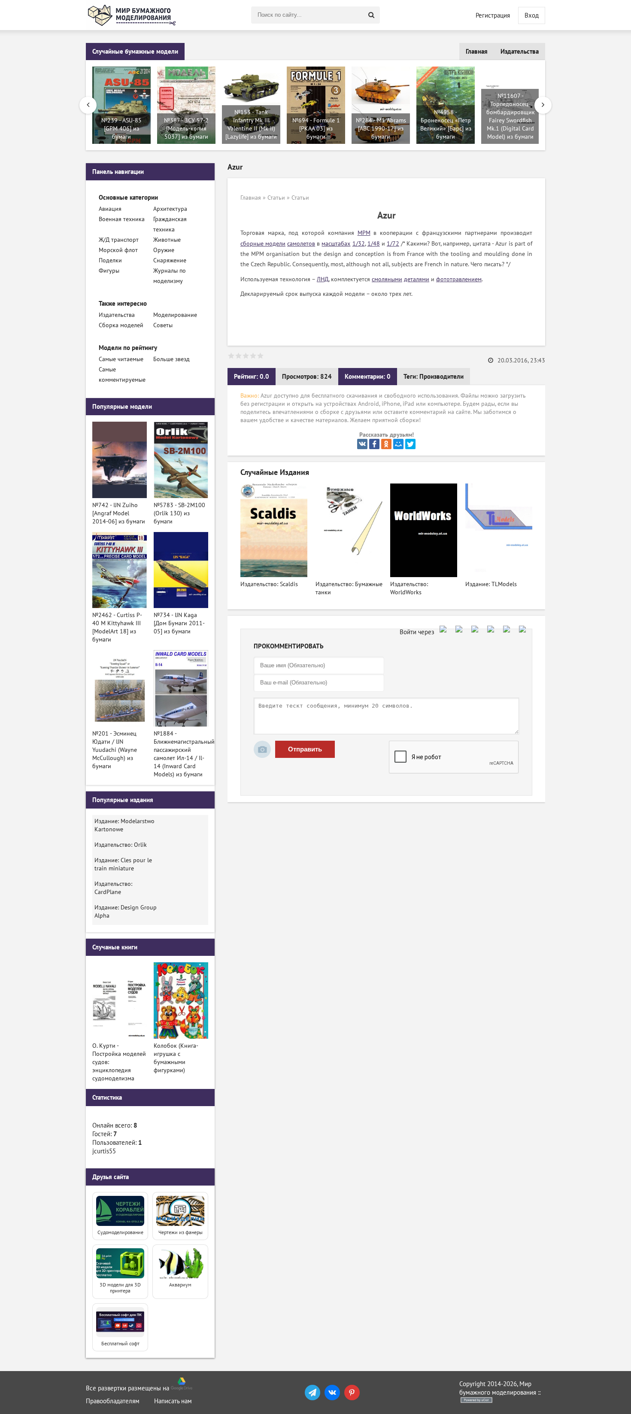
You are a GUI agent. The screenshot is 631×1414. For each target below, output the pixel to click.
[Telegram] (312, 1392)
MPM (364, 233)
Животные (167, 239)
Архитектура (170, 209)
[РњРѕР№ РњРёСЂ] (398, 444)
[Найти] (371, 15)
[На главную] (133, 15)
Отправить (305, 749)
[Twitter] (410, 444)
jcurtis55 (104, 1151)
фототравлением (459, 279)
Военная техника (122, 219)
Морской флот (118, 250)
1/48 (373, 243)
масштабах (336, 243)
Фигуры (109, 270)
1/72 (393, 243)
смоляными (387, 279)
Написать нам (173, 1401)
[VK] (332, 1392)
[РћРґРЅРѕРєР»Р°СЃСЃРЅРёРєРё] (386, 444)
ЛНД (322, 279)
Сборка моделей (121, 325)
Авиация (110, 209)
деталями (416, 279)
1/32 (358, 243)
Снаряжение (169, 260)
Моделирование (175, 315)
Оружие (163, 250)
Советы (163, 325)
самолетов (301, 243)
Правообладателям (113, 1401)
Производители (441, 376)
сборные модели (262, 243)
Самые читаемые (121, 359)
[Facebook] (374, 444)
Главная (477, 51)
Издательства (520, 51)
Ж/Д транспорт (119, 239)
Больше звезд (171, 359)
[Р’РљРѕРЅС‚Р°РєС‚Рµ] (362, 444)
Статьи (276, 197)
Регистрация (493, 15)
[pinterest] (352, 1392)
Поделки (110, 260)
